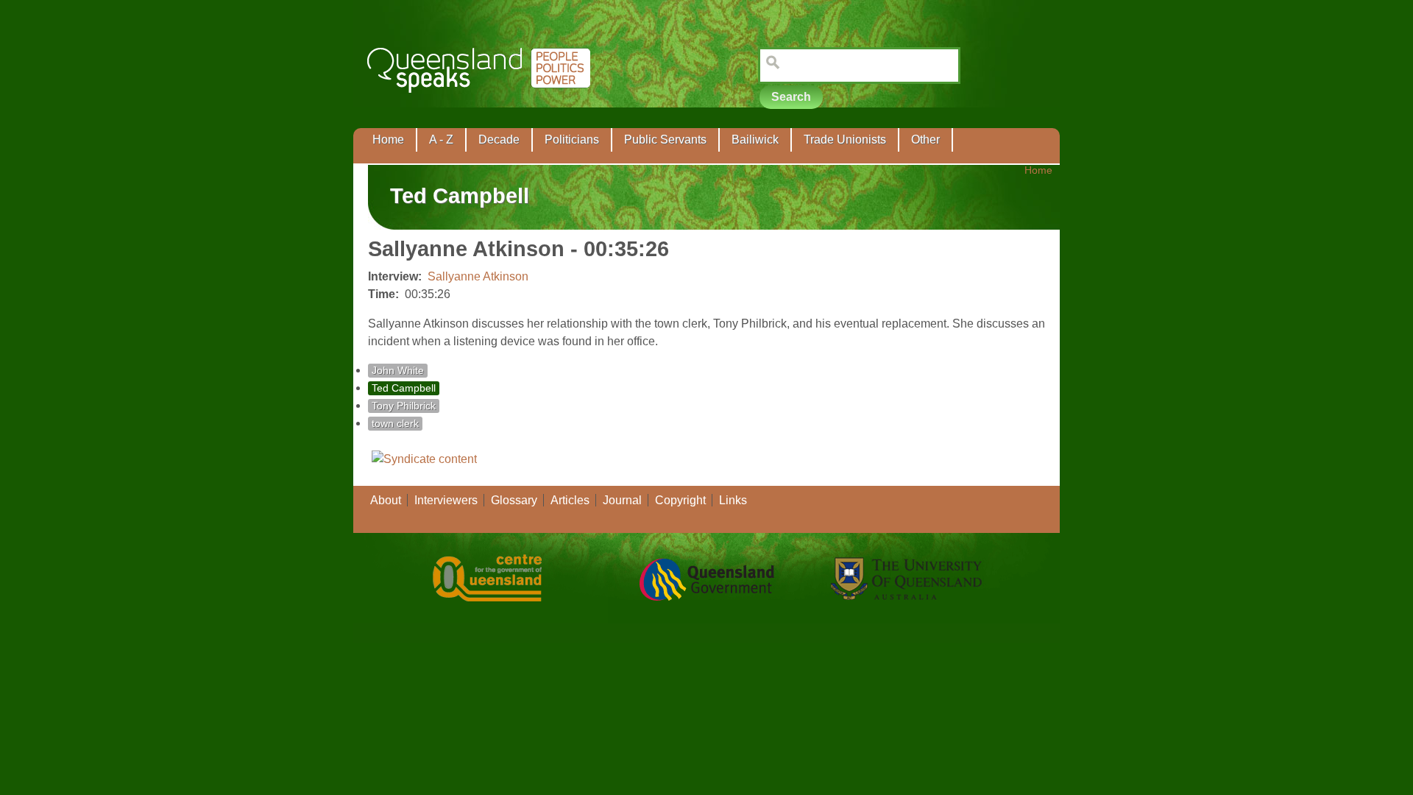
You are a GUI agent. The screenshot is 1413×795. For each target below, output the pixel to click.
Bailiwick (755, 139)
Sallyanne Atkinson (478, 276)
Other (925, 139)
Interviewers (446, 500)
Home (388, 139)
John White (398, 370)
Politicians (572, 139)
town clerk (395, 423)
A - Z (441, 139)
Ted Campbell (404, 388)
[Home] (482, 103)
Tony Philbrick (404, 405)
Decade (499, 139)
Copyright (680, 500)
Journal (622, 500)
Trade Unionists (845, 139)
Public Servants (665, 139)
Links (733, 500)
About (385, 500)
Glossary (514, 500)
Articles (569, 500)
